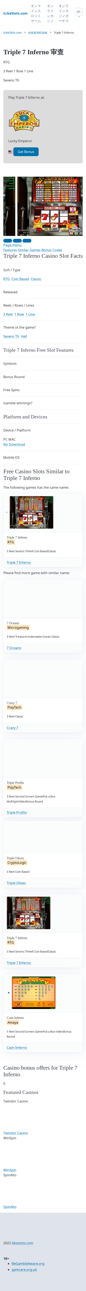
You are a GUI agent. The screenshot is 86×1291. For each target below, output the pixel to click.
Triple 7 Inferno (19, 562)
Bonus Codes (52, 250)
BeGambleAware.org (28, 1263)
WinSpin (9, 1170)
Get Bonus (26, 151)
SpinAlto (9, 1207)
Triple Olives (16, 883)
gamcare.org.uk (24, 1269)
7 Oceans (14, 648)
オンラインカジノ (50, 13)
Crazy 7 (12, 727)
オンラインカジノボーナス (64, 13)
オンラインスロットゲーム (36, 13)
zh (78, 11)
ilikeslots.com (22, 1243)
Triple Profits (17, 812)
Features (10, 250)
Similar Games (29, 250)
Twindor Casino (15, 1133)
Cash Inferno (17, 1047)
